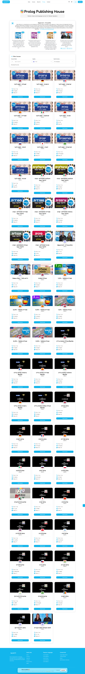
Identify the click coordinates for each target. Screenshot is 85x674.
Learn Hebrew (46, 661)
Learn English (45, 654)
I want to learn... (57, 58)
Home (29, 1)
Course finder (14, 58)
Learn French (45, 658)
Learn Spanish (46, 656)
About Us (39, 1)
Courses (33, 1)
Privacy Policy (29, 661)
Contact (48, 1)
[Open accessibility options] (84, 505)
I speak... (34, 58)
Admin (27, 663)
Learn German (46, 659)
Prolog (43, 1)
